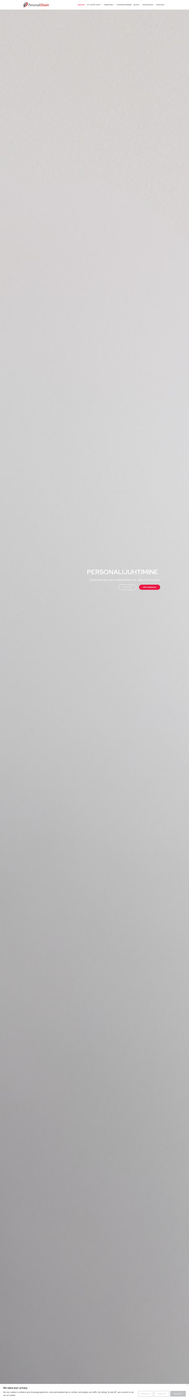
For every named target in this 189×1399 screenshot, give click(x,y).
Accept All (178, 1393)
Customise (144, 1393)
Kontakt (160, 5)
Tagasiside (147, 5)
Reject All (161, 1393)
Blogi (136, 5)
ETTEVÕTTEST (94, 5)
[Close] (187, 1385)
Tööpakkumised (124, 5)
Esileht (81, 5)
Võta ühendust (149, 587)
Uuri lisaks (127, 587)
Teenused (108, 5)
